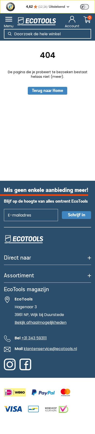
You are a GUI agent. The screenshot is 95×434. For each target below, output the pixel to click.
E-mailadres (17, 209)
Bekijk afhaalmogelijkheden (40, 322)
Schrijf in (76, 215)
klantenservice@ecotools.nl (50, 349)
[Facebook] (25, 369)
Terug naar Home (47, 91)
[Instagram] (10, 369)
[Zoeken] (10, 34)
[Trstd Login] (87, 6)
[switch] (84, 6)
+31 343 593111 (34, 338)
